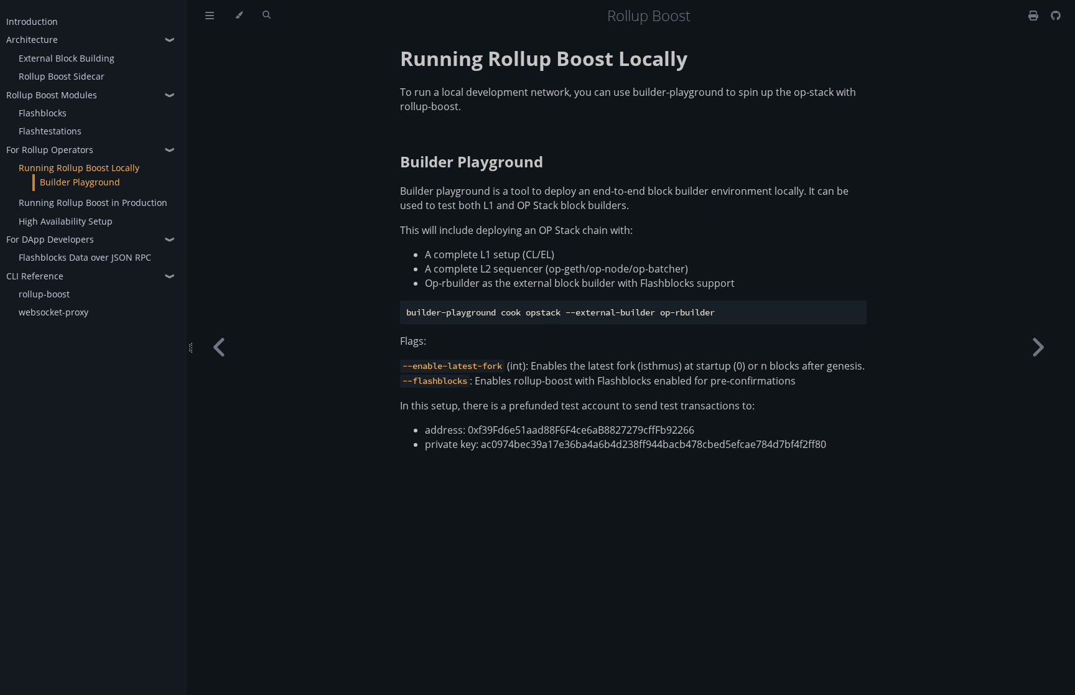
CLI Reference (34, 276)
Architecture (32, 39)
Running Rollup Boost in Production (93, 202)
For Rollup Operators (49, 150)
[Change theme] (239, 15)
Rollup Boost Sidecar (62, 76)
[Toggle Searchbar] (267, 15)
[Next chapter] (1038, 347)
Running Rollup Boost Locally (79, 168)
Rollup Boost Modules (51, 95)
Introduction (32, 21)
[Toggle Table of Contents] (210, 15)
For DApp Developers (50, 239)
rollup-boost (44, 294)
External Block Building (66, 58)
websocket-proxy (53, 312)
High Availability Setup (66, 221)
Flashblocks (43, 113)
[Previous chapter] (220, 347)
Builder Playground (80, 182)
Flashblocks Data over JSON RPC (85, 257)
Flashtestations (50, 131)
